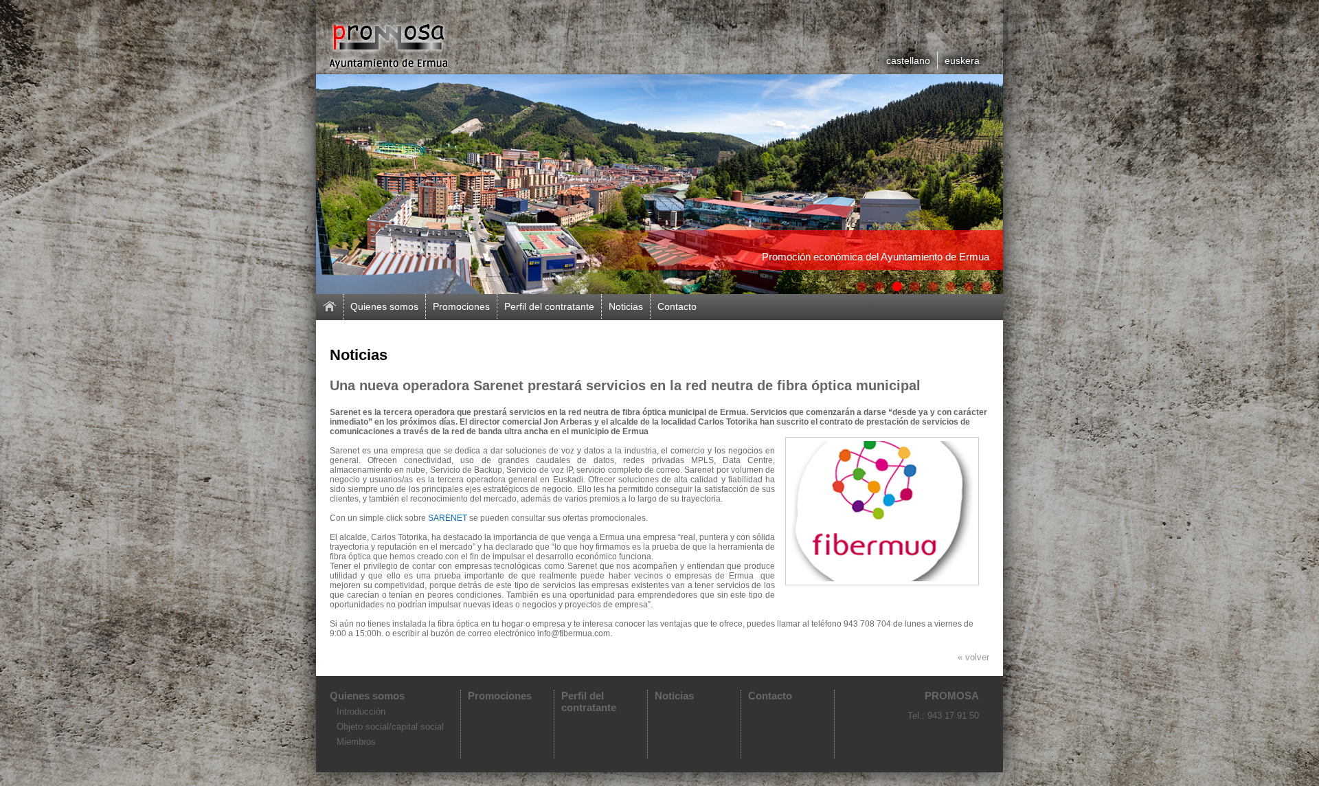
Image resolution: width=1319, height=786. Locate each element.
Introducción (361, 711)
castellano (908, 60)
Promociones (461, 306)
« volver (973, 657)
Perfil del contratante (549, 306)
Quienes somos (384, 306)
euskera (962, 60)
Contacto (677, 306)
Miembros (356, 742)
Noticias (626, 306)
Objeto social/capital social (390, 726)
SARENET (447, 518)
